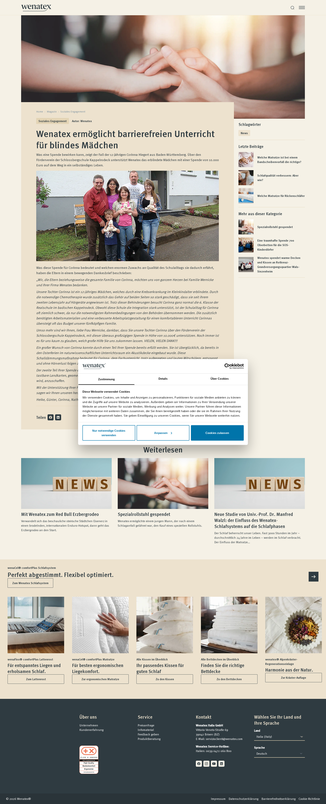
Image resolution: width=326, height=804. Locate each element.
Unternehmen (88, 725)
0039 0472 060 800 (218, 751)
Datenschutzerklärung (243, 798)
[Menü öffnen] (302, 7)
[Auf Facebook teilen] (51, 417)
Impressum (218, 798)
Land (257, 730)
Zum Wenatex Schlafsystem (30, 583)
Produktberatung (149, 739)
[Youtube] (214, 764)
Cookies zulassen (217, 432)
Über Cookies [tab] (220, 378)
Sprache (259, 747)
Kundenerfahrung (91, 730)
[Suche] (292, 8)
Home (39, 111)
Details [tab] (163, 378)
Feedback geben (148, 734)
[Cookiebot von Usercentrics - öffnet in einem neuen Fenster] (227, 366)
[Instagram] (206, 764)
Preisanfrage (146, 725)
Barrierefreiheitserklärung (278, 798)
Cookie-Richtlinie (309, 798)
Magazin (52, 111)
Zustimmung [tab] (106, 379)
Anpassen (161, 432)
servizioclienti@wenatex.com (224, 739)
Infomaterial (146, 730)
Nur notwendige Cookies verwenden (108, 433)
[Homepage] (36, 7)
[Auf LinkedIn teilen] (58, 417)
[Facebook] (199, 764)
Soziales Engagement (72, 111)
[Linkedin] (221, 764)
